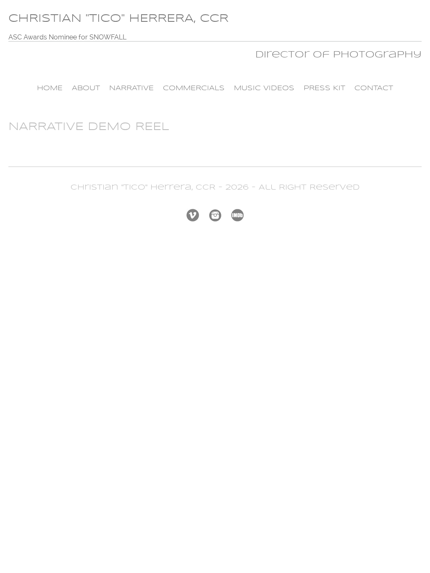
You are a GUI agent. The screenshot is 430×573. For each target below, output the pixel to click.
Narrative (131, 88)
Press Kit (324, 88)
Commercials (194, 88)
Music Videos (264, 88)
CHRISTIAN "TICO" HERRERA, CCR (118, 18)
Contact (373, 88)
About (86, 88)
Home (50, 88)
